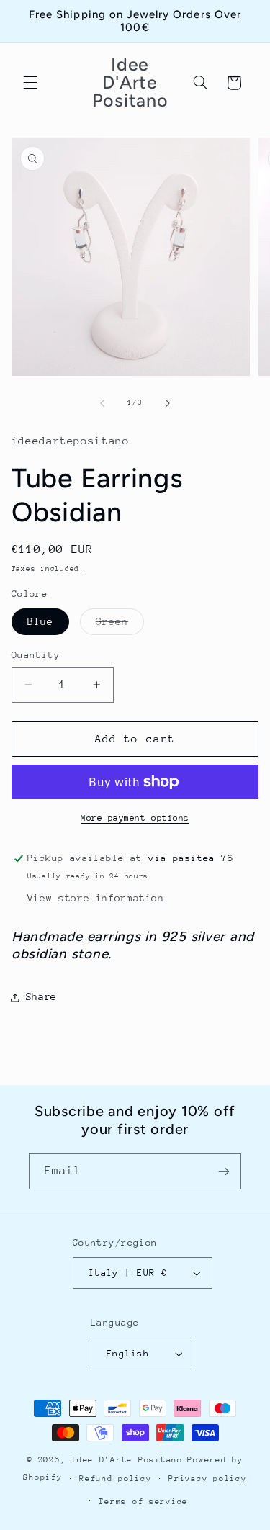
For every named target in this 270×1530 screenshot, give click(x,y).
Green (120, 625)
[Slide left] (102, 403)
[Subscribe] (223, 1171)
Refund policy (115, 1478)
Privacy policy (207, 1478)
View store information (95, 898)
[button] (30, 82)
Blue (40, 621)
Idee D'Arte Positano (127, 1459)
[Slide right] (168, 403)
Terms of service (143, 1501)
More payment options (135, 818)
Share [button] (41, 996)
